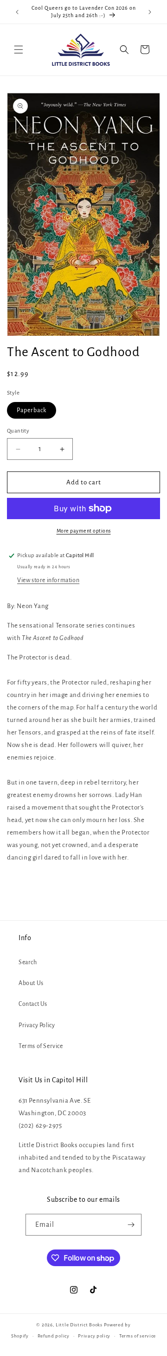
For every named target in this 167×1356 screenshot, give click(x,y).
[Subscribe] (131, 1225)
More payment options (84, 531)
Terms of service (137, 1335)
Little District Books (79, 1324)
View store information (48, 580)
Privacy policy (94, 1335)
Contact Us (33, 1004)
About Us (31, 983)
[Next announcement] (150, 12)
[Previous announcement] (17, 12)
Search (28, 962)
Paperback (31, 410)
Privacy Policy (37, 1025)
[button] (18, 49)
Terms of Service (41, 1046)
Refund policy (54, 1335)
